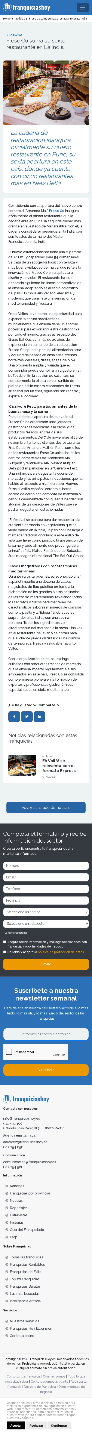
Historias (17, 1222)
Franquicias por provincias (30, 1193)
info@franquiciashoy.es (21, 1118)
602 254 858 (13, 1147)
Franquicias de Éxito (26, 1272)
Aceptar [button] (16, 1425)
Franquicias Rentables (27, 1264)
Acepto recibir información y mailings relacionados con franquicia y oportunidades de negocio (47, 944)
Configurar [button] (59, 1425)
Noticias (16, 1201)
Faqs (14, 1237)
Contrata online (22, 1336)
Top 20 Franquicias (25, 1279)
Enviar (46, 964)
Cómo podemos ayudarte (49, 1381)
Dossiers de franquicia (40, 1386)
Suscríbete (46, 1070)
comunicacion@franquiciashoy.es (29, 1162)
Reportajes (19, 1208)
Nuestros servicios (24, 1321)
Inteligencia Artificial (26, 1301)
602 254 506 (13, 1167)
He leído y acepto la (45, 952)
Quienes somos (54, 1376)
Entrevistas (19, 1215)
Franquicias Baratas (25, 1286)
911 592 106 (12, 1124)
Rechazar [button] (36, 1425)
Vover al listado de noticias (46, 807)
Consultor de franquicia (23, 1376)
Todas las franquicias (26, 1257)
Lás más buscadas (25, 1294)
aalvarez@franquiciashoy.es (25, 1142)
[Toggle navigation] (83, 7)
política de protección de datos (61, 952)
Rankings (17, 1186)
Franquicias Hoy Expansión (31, 1328)
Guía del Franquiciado (27, 1230)
